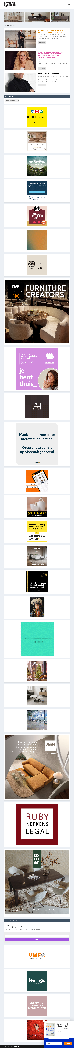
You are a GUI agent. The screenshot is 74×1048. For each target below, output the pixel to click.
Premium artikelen (62, 34)
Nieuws (56, 34)
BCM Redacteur (47, 76)
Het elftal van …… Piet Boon (49, 74)
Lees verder (42, 42)
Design (56, 59)
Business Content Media (13, 1046)
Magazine (59, 76)
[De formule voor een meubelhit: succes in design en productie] (20, 39)
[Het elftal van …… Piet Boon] (20, 82)
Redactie (46, 34)
